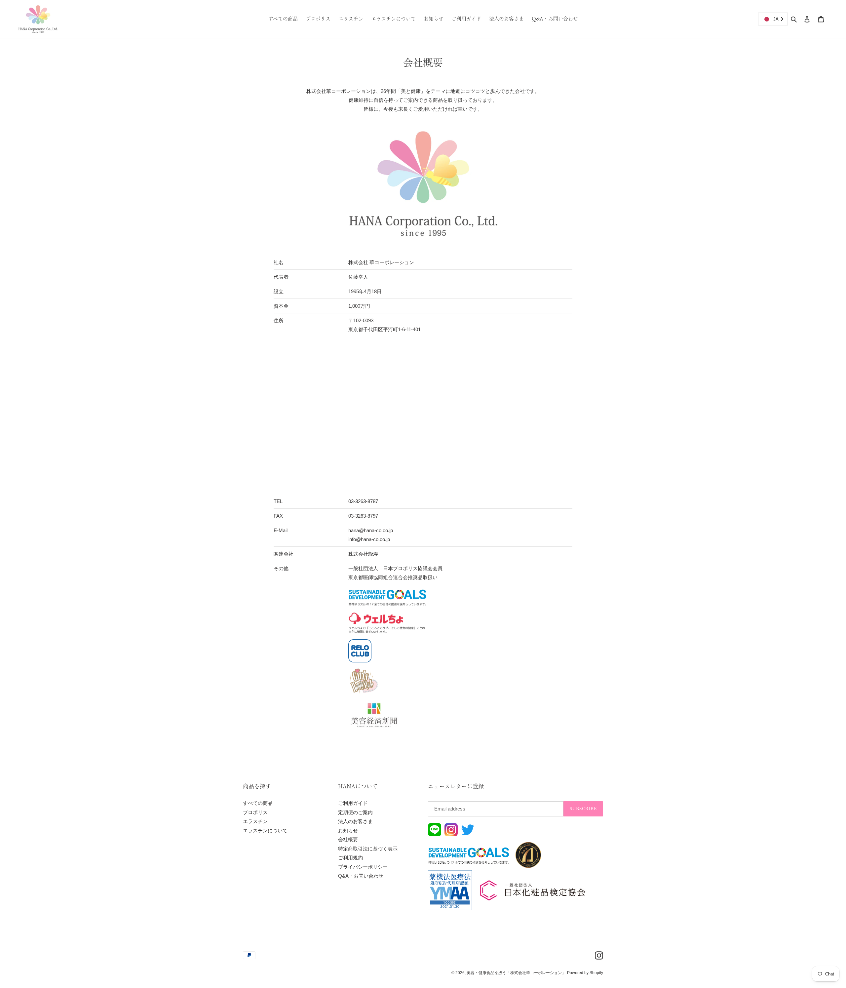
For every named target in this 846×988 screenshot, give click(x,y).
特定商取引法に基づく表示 (368, 848)
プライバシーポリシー (363, 867)
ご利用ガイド (353, 803)
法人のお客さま (355, 821)
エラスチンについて (265, 830)
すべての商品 (258, 803)
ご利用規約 (350, 857)
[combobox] (773, 19)
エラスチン (255, 821)
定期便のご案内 (355, 812)
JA (776, 19)
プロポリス (255, 812)
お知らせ (348, 830)
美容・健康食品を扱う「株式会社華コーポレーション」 (516, 972)
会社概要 (348, 839)
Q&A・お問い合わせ (360, 876)
